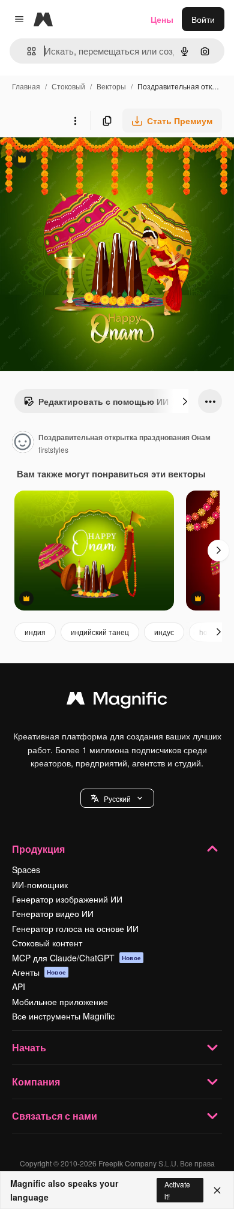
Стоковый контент (47, 943)
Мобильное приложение (60, 1002)
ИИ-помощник (40, 885)
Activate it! (177, 1190)
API (18, 987)
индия (35, 632)
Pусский (117, 798)
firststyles (53, 449)
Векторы (111, 86)
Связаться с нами (54, 1116)
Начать (29, 1047)
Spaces (26, 870)
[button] (117, 798)
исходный (80, 160)
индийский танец (100, 632)
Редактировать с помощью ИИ (96, 404)
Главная (26, 86)
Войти (203, 19)
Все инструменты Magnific (63, 1016)
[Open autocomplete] (26, 51)
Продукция (38, 849)
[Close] (217, 1190)
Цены (162, 19)
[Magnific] (117, 701)
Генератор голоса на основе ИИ (75, 928)
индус (164, 632)
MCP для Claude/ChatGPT (76, 958)
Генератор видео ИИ (53, 913)
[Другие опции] (75, 121)
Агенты (39, 972)
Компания (36, 1081)
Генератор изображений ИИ (67, 899)
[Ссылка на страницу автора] (23, 443)
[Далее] (185, 401)
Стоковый (68, 86)
